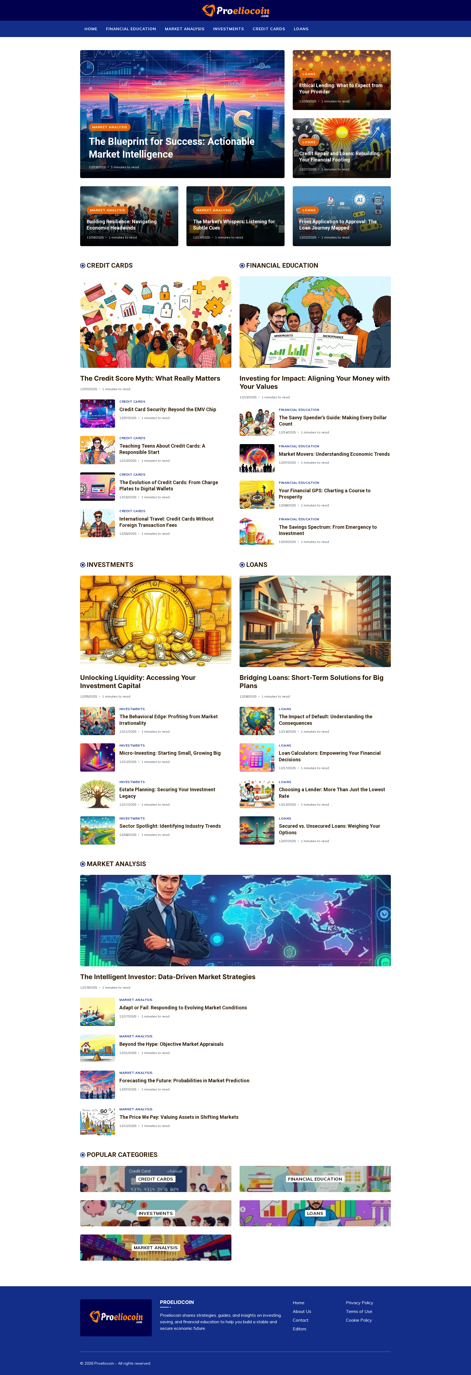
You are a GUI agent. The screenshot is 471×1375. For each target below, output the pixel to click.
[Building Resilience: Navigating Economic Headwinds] (129, 216)
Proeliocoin (104, 1363)
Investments (228, 28)
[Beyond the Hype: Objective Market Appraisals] (99, 1048)
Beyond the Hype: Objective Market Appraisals (171, 1044)
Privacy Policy (359, 1302)
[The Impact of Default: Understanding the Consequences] (259, 721)
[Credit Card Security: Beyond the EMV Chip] (99, 413)
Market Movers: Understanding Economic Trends (334, 454)
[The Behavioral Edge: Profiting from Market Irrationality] (99, 721)
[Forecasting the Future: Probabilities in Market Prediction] (99, 1085)
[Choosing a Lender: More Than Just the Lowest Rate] (259, 794)
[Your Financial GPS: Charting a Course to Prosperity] (259, 495)
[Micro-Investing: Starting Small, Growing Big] (99, 757)
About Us (302, 1311)
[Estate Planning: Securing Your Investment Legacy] (99, 794)
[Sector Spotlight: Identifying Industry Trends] (99, 830)
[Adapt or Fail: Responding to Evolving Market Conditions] (99, 1012)
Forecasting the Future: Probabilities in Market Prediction (184, 1080)
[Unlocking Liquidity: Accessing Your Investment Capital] (155, 621)
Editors (299, 1328)
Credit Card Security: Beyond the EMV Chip (167, 409)
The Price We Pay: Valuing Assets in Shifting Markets (178, 1117)
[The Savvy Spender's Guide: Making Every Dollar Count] (259, 422)
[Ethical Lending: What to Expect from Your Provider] (342, 80)
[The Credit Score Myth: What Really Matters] (155, 322)
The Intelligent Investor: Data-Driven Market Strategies (167, 977)
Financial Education (131, 28)
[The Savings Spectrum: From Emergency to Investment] (259, 531)
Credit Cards (269, 28)
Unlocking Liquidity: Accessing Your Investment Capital (138, 682)
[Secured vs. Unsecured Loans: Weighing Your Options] (259, 830)
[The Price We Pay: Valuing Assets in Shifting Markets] (99, 1121)
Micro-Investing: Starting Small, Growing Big (170, 753)
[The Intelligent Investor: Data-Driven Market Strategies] (235, 920)
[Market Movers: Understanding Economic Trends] (259, 458)
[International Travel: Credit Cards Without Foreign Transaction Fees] (99, 523)
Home (90, 28)
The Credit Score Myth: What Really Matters (150, 378)
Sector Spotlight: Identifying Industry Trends (170, 826)
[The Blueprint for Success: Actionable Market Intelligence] (182, 114)
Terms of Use (359, 1311)
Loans (301, 28)
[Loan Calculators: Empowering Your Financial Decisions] (259, 757)
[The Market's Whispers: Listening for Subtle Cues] (235, 216)
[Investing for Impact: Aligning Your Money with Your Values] (315, 322)
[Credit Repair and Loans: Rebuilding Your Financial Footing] (342, 148)
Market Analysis (184, 28)
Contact (301, 1320)
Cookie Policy (359, 1320)
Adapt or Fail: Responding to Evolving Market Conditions (183, 1007)
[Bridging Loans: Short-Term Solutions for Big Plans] (315, 621)
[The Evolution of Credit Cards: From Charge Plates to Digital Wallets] (99, 486)
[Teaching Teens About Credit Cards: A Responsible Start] (99, 450)
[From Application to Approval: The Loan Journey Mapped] (342, 216)
